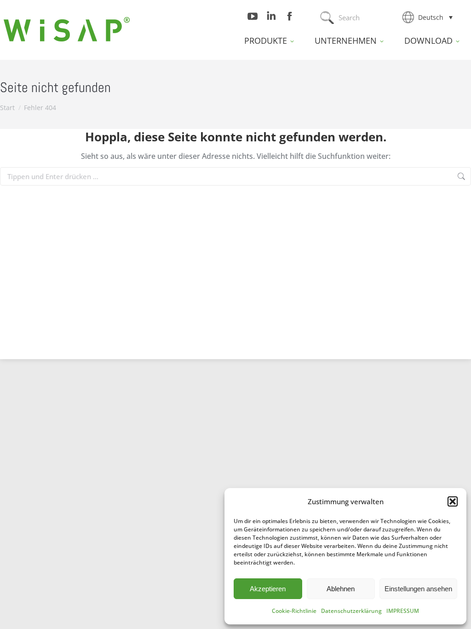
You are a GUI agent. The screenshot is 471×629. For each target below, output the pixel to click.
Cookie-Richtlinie (294, 611)
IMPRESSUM (402, 611)
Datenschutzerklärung (351, 611)
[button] (452, 501)
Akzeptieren (268, 589)
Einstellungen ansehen (418, 589)
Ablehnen (341, 589)
